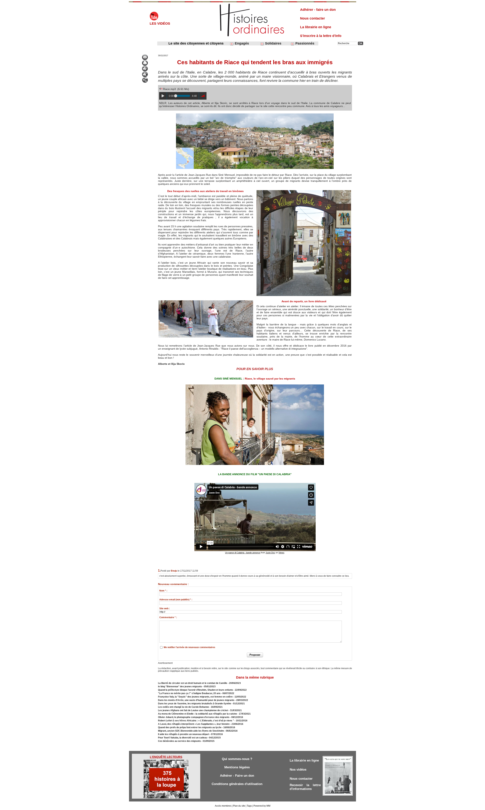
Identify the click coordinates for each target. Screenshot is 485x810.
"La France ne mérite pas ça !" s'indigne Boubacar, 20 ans (189, 693)
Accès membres (223, 806)
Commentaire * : (168, 617)
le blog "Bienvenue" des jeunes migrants (180, 686)
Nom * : (163, 590)
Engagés (241, 43)
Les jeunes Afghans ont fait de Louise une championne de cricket (193, 710)
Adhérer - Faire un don (237, 775)
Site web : (164, 608)
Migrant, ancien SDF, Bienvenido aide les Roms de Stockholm (191, 731)
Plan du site (239, 806)
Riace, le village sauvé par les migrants (270, 378)
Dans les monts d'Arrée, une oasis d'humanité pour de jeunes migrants (196, 700)
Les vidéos (160, 23)
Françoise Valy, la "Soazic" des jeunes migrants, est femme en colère (195, 696)
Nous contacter (312, 18)
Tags (249, 806)
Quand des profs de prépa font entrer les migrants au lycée (189, 727)
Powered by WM (261, 806)
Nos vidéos (298, 769)
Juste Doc (270, 552)
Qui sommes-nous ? (237, 759)
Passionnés (304, 43)
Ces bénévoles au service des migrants (179, 741)
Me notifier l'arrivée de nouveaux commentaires (189, 647)
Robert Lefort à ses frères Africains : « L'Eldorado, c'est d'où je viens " (196, 720)
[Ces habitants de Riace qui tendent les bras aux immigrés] (254, 114)
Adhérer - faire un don (318, 10)
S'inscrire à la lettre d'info (320, 36)
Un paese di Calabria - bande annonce (242, 552)
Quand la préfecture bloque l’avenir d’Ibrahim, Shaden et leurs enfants (195, 690)
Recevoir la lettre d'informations (305, 787)
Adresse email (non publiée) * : (175, 599)
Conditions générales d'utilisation (237, 784)
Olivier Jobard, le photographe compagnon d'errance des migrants (193, 717)
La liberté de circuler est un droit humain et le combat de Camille (192, 683)
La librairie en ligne (315, 27)
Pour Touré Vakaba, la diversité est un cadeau (182, 737)
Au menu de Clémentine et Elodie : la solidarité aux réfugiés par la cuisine (197, 713)
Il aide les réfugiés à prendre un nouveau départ (183, 734)
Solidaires (272, 43)
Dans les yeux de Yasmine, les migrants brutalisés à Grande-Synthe (194, 703)
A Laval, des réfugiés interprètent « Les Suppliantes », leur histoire (194, 724)
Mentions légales (237, 767)
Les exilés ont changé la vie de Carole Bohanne (183, 707)
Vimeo (281, 552)
